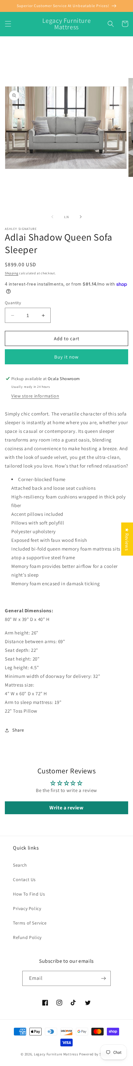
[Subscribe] (103, 978)
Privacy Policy (27, 908)
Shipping (11, 273)
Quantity (13, 302)
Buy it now (66, 357)
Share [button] (18, 730)
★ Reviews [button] (127, 538)
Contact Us (24, 879)
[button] (8, 24)
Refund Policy (27, 937)
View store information (35, 396)
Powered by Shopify (95, 1054)
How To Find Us (29, 894)
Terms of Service (30, 923)
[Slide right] (81, 217)
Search (20, 865)
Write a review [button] (66, 807)
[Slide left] (52, 217)
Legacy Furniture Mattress (56, 1054)
